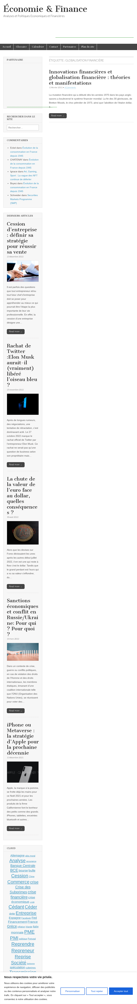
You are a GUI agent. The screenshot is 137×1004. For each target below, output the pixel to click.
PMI (14, 938)
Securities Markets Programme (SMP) (24, 199)
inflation (21, 927)
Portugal (32, 939)
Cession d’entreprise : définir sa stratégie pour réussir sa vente (22, 238)
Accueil (7, 46)
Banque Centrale (22, 865)
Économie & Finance (45, 9)
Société (18, 962)
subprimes (31, 967)
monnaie (17, 932)
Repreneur (22, 950)
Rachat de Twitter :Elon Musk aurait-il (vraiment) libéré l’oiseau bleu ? (22, 365)
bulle (32, 870)
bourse (23, 870)
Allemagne (17, 855)
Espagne (15, 918)
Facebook (26, 918)
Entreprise (26, 913)
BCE (14, 870)
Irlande (29, 927)
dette (12, 913)
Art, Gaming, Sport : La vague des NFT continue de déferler (24, 175)
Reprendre (22, 944)
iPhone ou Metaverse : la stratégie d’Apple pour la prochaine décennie (23, 739)
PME (29, 932)
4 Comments (70, 87)
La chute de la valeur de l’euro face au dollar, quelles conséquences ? (22, 496)
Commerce (18, 881)
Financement (17, 922)
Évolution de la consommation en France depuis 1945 (24, 151)
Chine (31, 876)
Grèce (12, 926)
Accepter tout (121, 991)
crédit (32, 902)
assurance (31, 861)
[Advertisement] (94, 33)
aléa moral (30, 856)
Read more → (57, 115)
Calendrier (38, 46)
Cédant (16, 906)
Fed (34, 918)
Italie (36, 926)
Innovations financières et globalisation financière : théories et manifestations (89, 77)
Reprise (23, 956)
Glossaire (21, 46)
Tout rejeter (97, 991)
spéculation (17, 967)
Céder (31, 906)
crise (34, 882)
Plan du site (87, 46)
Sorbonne (31, 964)
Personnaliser (72, 991)
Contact (53, 46)
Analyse (17, 860)
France (33, 922)
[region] (68, 988)
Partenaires (69, 46)
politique (23, 939)
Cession (19, 875)
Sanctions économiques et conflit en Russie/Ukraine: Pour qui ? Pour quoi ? (22, 617)
